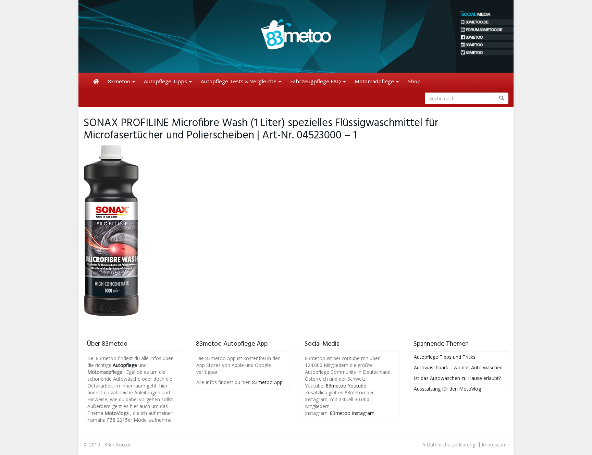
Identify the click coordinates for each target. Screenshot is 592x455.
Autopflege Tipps (166, 81)
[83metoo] (296, 36)
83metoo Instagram (352, 413)
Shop (414, 81)
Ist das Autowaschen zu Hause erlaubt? (457, 378)
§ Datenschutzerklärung (449, 444)
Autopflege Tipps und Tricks (445, 357)
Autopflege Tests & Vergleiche (239, 81)
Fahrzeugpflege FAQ (316, 81)
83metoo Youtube (346, 385)
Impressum (493, 444)
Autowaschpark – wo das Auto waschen (458, 367)
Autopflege (125, 365)
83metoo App (267, 382)
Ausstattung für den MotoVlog (447, 388)
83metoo (120, 81)
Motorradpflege (375, 81)
